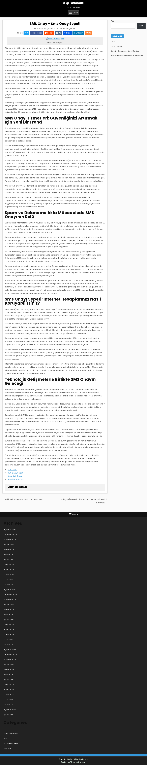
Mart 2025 (8, 614)
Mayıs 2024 (9, 664)
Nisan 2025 (9, 609)
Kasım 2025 (9, 574)
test (5, 738)
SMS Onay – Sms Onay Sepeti (55, 23)
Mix (89, 33)
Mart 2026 (8, 554)
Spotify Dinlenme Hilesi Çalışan (125, 51)
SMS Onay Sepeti (15, 473)
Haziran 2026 (10, 539)
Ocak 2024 (9, 684)
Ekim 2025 (8, 579)
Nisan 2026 (9, 549)
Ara (112, 21)
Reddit (50, 33)
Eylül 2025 (8, 584)
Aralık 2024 (9, 629)
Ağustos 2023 (10, 709)
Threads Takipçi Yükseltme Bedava (127, 55)
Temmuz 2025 (10, 594)
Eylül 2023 (8, 704)
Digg (68, 33)
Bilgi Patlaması (73, 3)
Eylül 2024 (8, 644)
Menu (75, 12)
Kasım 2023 (9, 694)
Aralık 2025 (9, 569)
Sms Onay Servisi (16, 479)
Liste (113, 41)
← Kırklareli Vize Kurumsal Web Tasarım (22, 499)
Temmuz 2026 (10, 534)
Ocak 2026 (9, 564)
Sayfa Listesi (116, 46)
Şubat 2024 (9, 679)
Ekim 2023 (8, 699)
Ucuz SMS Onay (15, 476)
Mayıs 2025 (9, 604)
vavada (7, 748)
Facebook (37, 33)
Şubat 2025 (9, 619)
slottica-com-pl (11, 733)
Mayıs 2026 (9, 544)
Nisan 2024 (9, 669)
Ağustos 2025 (10, 589)
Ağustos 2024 (10, 649)
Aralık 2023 (9, 689)
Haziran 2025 (10, 599)
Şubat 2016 (8, 714)
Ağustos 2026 (10, 529)
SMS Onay (12, 469)
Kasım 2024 (9, 634)
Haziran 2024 (10, 659)
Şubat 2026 (9, 559)
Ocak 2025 (9, 624)
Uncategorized (69, 28)
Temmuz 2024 (10, 654)
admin (40, 28)
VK (60, 33)
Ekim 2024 (8, 639)
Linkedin (79, 33)
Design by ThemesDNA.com (73, 762)
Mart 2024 (8, 674)
